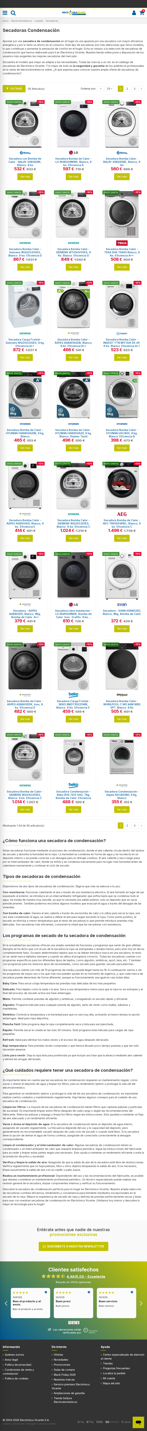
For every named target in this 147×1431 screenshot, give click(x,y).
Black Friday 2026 (65, 1374)
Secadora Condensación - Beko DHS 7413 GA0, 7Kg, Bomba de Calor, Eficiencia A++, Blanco (73, 796)
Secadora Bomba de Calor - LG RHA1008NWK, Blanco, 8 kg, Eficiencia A (73, 162)
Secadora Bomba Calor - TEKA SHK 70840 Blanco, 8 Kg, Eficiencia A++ (122, 252)
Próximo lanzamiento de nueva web (73, 3)
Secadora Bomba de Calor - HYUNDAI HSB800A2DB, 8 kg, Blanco (25, 433)
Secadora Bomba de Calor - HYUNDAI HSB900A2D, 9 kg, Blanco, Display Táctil (73, 433)
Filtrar (16, 88)
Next (141, 1303)
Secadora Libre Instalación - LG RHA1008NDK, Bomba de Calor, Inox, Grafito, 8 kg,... (73, 614)
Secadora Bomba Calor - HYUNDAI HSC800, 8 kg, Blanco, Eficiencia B (122, 433)
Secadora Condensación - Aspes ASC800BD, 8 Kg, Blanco (122, 795)
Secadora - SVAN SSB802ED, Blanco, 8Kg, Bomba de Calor (122, 612)
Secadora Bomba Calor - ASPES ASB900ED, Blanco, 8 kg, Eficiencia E (25, 523)
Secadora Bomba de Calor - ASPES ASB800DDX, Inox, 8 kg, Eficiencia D (25, 704)
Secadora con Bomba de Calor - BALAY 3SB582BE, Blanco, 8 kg (25, 162)
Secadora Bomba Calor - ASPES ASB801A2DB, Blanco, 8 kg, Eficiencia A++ (73, 343)
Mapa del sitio (111, 1383)
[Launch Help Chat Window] (138, 1422)
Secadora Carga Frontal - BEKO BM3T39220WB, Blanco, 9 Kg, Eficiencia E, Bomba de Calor (73, 705)
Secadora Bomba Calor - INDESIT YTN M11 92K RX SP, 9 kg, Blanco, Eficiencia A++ (121, 343)
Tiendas (108, 1363)
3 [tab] (77, 1322)
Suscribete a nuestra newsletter (75, 1246)
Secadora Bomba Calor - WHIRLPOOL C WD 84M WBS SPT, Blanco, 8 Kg (122, 704)
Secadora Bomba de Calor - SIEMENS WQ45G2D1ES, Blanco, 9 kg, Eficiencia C (25, 795)
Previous (6, 1303)
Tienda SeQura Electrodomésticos (65, 1400)
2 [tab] (74, 1322)
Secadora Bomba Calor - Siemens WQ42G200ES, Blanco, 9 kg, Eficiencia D (25, 252)
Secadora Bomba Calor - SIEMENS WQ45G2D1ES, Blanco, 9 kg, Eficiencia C (73, 523)
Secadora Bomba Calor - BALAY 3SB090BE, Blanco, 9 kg (121, 162)
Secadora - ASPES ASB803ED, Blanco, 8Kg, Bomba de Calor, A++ (25, 614)
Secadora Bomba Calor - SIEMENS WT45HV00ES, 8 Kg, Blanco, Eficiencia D (73, 252)
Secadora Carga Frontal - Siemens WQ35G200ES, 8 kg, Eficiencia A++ (25, 343)
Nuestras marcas (64, 1379)
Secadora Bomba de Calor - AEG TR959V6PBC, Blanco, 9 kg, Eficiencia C (122, 523)
